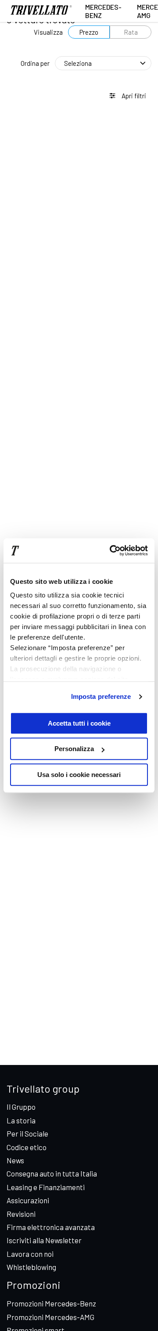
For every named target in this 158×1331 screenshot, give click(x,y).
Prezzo (88, 32)
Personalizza (74, 748)
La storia (21, 1120)
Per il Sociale (27, 1133)
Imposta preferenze (101, 696)
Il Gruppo (21, 1106)
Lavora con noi (30, 1253)
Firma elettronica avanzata (51, 1227)
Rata (131, 32)
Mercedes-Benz (103, 11)
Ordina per (35, 63)
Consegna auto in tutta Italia (52, 1173)
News (15, 1160)
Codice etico (27, 1147)
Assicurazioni (28, 1200)
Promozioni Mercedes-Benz (51, 1303)
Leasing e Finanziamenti (46, 1187)
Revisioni (21, 1213)
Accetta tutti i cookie (79, 723)
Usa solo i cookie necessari (79, 774)
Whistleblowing (31, 1267)
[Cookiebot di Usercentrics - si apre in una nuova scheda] (111, 550)
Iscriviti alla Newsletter (44, 1240)
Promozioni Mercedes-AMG (50, 1317)
